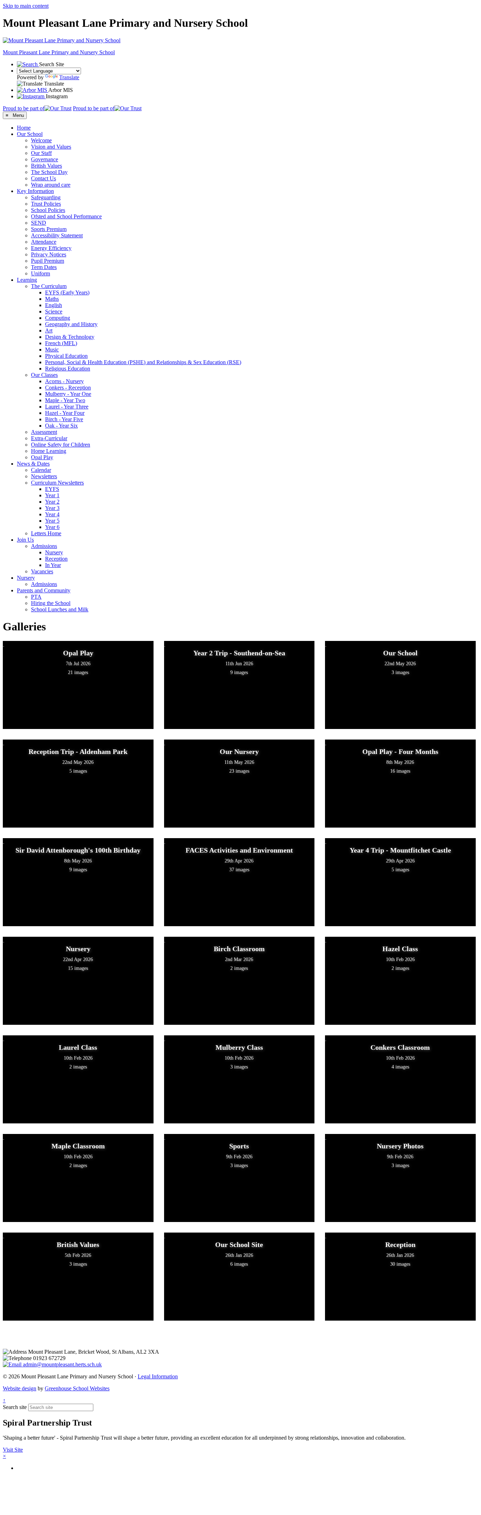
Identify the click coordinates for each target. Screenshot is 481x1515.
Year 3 (52, 508)
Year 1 (52, 495)
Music (52, 350)
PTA (36, 597)
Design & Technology (69, 337)
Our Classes (44, 375)
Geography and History (71, 324)
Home (24, 128)
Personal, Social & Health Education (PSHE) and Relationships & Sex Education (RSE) (143, 362)
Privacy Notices (48, 254)
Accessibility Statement (57, 235)
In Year (53, 565)
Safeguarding (46, 197)
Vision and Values (51, 147)
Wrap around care (50, 185)
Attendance (43, 242)
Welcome (41, 140)
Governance (44, 159)
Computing (57, 318)
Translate (69, 77)
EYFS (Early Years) (67, 292)
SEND (38, 223)
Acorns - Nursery (64, 381)
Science (53, 311)
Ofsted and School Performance (66, 216)
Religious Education (67, 369)
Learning (27, 280)
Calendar (41, 470)
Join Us (25, 540)
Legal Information (158, 1376)
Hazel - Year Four (65, 413)
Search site (15, 1407)
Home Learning (48, 451)
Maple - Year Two (65, 400)
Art (48, 330)
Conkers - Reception (68, 388)
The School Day (49, 172)
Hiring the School (50, 603)
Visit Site (13, 1450)
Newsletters (44, 476)
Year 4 (52, 514)
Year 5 (52, 521)
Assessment (44, 432)
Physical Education (66, 356)
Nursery (54, 552)
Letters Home (46, 533)
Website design (19, 1388)
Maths (52, 299)
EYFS (52, 489)
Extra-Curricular (49, 438)
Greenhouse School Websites (77, 1388)
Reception (56, 559)
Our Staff (41, 153)
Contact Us (43, 178)
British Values (46, 166)
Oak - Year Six (61, 426)
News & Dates (33, 464)
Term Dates (44, 267)
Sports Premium (49, 229)
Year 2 (52, 502)
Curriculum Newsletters (57, 483)
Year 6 (52, 527)
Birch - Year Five (64, 419)
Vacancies (42, 571)
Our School (30, 134)
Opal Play (42, 457)
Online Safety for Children (60, 445)
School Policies (48, 210)
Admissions (44, 546)
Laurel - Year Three (66, 407)
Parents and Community (43, 590)
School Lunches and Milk (59, 609)
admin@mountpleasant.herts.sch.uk (61, 1364)
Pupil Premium (47, 261)
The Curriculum (49, 286)
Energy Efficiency (51, 248)
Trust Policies (46, 204)
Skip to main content (26, 6)
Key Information (35, 191)
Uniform (40, 273)
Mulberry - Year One (68, 394)
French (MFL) (61, 343)
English (53, 305)
